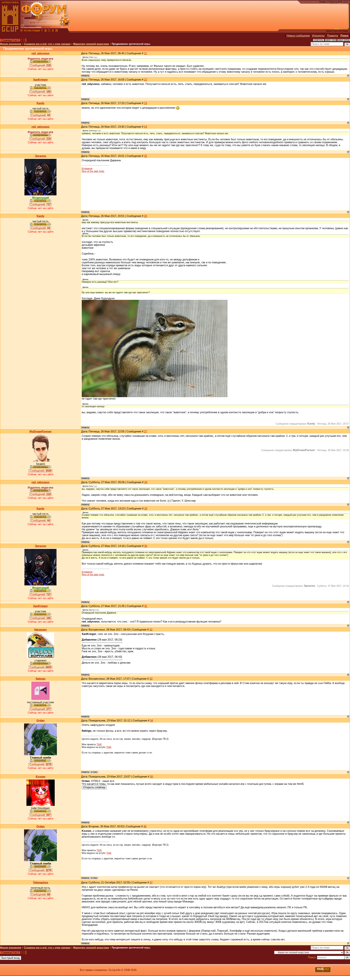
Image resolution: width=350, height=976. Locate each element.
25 (145, 155)
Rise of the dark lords (93, 171)
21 (145, 53)
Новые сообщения (298, 35)
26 (145, 216)
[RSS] (56, 31)
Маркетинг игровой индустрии (91, 44)
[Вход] (42, 31)
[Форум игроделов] (22, 31)
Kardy (40, 103)
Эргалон (40, 155)
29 (145, 508)
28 (145, 482)
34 (151, 720)
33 (150, 678)
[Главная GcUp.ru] (10, 31)
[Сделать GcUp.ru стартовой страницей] (45, 31)
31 (145, 606)
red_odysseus (40, 53)
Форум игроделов (10, 44)
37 (151, 882)
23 (145, 103)
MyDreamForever (41, 431)
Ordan (40, 720)
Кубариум (87, 168)
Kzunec (40, 776)
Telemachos (40, 882)
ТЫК (99, 744)
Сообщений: (40, 65)
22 (145, 79)
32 (150, 629)
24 (145, 126)
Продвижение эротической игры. (131, 44)
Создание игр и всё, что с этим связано (47, 44)
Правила (332, 35)
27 (145, 431)
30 (145, 546)
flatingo (40, 678)
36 (144, 826)
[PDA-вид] (53, 31)
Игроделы (318, 35)
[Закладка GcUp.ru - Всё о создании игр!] (49, 31)
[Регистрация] (32, 31)
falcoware (40, 629)
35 (151, 776)
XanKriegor (40, 79)
